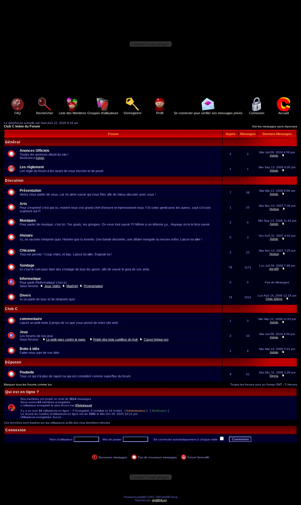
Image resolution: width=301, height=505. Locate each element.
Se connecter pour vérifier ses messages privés (208, 113)
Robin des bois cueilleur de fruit (115, 339)
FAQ (17, 113)
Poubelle (27, 372)
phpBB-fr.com (159, 500)
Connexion (256, 113)
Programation (93, 286)
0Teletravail (83, 405)
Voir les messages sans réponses (274, 126)
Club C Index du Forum (22, 126)
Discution (14, 181)
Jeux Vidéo (52, 286)
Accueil (283, 113)
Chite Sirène (274, 298)
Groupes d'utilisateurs (102, 113)
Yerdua (274, 209)
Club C (11, 309)
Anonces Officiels (34, 151)
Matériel (72, 286)
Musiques (28, 220)
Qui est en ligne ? (22, 392)
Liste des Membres (72, 113)
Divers (25, 295)
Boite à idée (29, 349)
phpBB (142, 497)
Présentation (30, 190)
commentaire (31, 319)
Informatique (30, 279)
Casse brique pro (156, 339)
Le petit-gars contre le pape (65, 339)
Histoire (26, 235)
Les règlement (32, 167)
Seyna (274, 375)
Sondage (27, 265)
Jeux (24, 332)
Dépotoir (13, 362)
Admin (40, 157)
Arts (23, 204)
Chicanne (28, 250)
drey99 (274, 268)
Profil (159, 113)
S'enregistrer (132, 113)
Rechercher (44, 113)
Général (12, 142)
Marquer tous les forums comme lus (28, 384)
